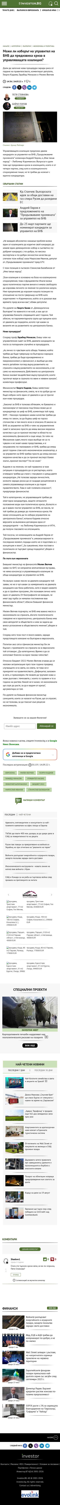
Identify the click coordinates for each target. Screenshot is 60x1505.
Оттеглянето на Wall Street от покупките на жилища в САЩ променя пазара (38, 1146)
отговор (16, 1274)
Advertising (35, 1485)
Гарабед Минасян (13, 778)
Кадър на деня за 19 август (37, 1192)
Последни (10, 814)
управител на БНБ (35, 778)
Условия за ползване (49, 1464)
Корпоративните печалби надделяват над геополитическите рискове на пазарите (23, 1036)
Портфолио (23, 1467)
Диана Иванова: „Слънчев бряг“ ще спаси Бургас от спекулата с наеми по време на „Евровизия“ (39, 1097)
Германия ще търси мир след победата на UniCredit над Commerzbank (38, 1212)
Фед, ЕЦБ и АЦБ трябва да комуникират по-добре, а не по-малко (40, 1338)
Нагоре (50, 1437)
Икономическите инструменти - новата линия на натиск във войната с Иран (27, 867)
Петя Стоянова (20, 94)
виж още (52, 1308)
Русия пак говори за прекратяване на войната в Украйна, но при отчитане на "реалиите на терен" (28, 846)
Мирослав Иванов (14, 789)
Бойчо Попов (19, 104)
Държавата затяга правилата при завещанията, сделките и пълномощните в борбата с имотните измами (38, 1164)
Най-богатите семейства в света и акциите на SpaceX (39, 1080)
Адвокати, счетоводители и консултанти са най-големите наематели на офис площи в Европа (27, 824)
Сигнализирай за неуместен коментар (30, 1280)
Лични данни (36, 1467)
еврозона (10, 773)
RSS (21, 1464)
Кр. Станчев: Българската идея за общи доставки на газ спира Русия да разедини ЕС (38, 197)
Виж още (30, 1045)
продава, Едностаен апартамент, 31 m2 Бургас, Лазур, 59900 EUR (38, 966)
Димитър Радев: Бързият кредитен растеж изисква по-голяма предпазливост (41, 1391)
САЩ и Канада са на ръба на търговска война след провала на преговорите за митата (28, 878)
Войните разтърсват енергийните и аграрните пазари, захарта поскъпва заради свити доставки (30, 857)
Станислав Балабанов (39, 789)
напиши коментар (34, 800)
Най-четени (25, 814)
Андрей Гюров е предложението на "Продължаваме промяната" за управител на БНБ (37, 213)
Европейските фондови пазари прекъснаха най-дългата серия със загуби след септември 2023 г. (41, 1375)
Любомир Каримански (16, 784)
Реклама (14, 1464)
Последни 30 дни (44, 1070)
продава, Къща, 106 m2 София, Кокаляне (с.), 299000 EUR (39, 919)
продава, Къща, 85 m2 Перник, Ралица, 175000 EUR (40, 949)
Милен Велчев (27, 773)
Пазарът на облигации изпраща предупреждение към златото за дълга (39, 1179)
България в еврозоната (28, 10)
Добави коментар (30, 1249)
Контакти (5, 1464)
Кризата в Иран (49, 10)
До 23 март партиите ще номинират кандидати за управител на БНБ (36, 227)
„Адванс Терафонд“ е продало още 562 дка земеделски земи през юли (39, 1114)
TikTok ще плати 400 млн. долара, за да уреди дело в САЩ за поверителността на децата (29, 835)
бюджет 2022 (38, 784)
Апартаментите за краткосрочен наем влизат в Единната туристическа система (39, 1130)
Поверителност (31, 1464)
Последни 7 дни (16, 1070)
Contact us (24, 1485)
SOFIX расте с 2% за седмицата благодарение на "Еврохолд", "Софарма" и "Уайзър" (42, 1408)
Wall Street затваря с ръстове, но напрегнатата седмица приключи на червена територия (41, 1357)
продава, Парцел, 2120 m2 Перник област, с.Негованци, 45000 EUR (39, 935)
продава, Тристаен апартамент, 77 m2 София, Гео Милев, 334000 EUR (40, 904)
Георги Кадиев (46, 773)
